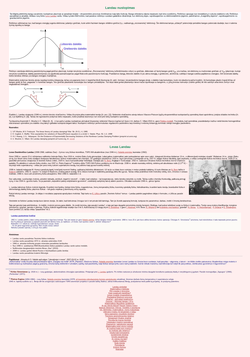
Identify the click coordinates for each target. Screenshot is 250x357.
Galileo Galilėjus (119, 341)
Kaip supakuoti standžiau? (119, 293)
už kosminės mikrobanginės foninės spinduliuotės (96, 279)
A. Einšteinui (113, 207)
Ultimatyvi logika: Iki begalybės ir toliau (119, 312)
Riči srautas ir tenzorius (120, 291)
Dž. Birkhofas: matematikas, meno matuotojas (119, 310)
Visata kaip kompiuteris (119, 333)
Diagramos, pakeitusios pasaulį (119, 324)
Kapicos (12, 172)
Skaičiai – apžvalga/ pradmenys (119, 299)
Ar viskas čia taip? (119, 339)
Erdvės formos (119, 347)
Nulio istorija (119, 343)
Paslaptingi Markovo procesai (119, 297)
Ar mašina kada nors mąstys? (119, 328)
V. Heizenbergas (204, 207)
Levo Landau (50, 16)
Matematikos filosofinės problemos (119, 303)
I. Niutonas (130, 207)
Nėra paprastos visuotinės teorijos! (119, 314)
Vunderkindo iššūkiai (119, 335)
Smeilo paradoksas (119, 337)
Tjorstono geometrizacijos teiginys (119, 316)
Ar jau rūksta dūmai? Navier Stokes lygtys (120, 306)
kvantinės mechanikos (169, 207)
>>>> (72, 139)
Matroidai (119, 349)
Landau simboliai (120, 287)
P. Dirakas (217, 207)
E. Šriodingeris (230, 207)
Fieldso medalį (166, 121)
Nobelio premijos (125, 152)
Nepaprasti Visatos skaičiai (119, 318)
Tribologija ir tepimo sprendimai (120, 322)
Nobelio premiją (88, 220)
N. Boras (192, 207)
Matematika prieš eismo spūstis (119, 326)
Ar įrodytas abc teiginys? (119, 331)
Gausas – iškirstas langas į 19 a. (119, 301)
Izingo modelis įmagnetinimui (119, 295)
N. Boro (174, 170)
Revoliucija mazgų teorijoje (119, 320)
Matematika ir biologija (119, 289)
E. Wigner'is (151, 207)
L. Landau (102, 272)
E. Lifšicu (96, 194)
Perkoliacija (119, 345)
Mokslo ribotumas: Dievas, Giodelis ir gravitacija (119, 308)
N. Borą (107, 161)
